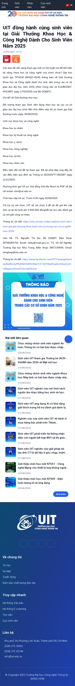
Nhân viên (30, 5)
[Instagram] (42, 543)
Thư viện (7, 614)
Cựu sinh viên (46, 5)
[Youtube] (32, 543)
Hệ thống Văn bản (13, 603)
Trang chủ (4, 5)
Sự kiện (7, 571)
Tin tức (7, 565)
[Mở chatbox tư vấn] (68, 339)
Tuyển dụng (9, 577)
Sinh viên (17, 5)
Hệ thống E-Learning (14, 608)
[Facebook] (23, 543)
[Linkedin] (51, 543)
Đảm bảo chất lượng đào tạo (19, 582)
